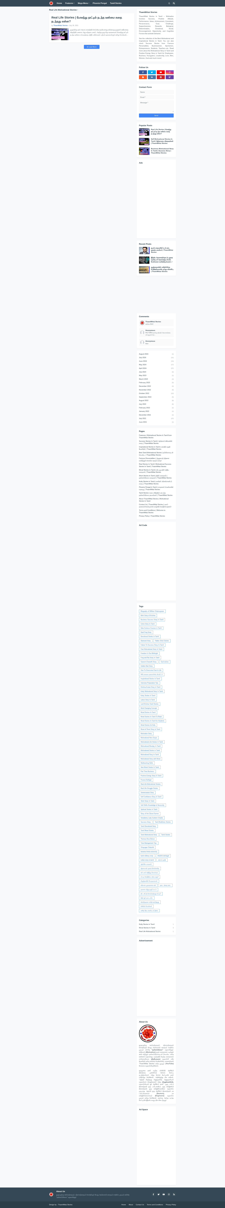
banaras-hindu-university (149, 851)
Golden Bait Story (147, 666)
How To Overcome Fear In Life (151, 670)
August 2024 (156, 354)
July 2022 (156, 404)
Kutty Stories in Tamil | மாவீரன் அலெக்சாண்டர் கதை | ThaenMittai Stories (155, 482)
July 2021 (156, 418)
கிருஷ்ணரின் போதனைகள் (149, 881)
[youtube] (161, 72)
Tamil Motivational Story (149, 835)
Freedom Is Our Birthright (149, 653)
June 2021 (156, 422)
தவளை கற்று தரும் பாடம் (148, 889)
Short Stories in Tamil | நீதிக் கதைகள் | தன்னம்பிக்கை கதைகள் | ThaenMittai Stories (155, 477)
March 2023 (156, 379)
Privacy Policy (171, 1205)
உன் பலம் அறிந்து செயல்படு (149, 872)
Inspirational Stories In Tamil (150, 679)
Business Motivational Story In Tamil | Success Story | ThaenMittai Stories (162, 151)
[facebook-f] (143, 72)
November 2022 (156, 390)
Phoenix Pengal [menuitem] (100, 3)
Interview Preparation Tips (149, 683)
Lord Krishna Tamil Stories (150, 704)
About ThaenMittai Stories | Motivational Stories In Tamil (154, 500)
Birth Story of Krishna (148, 615)
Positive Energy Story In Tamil (151, 776)
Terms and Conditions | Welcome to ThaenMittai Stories (152, 511)
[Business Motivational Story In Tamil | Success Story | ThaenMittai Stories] (144, 151)
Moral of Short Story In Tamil (150, 729)
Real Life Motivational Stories (151, 784)
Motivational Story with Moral (150, 759)
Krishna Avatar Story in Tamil (150, 687)
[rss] (174, 1194)
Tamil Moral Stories (147, 830)
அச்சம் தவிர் (162, 860)
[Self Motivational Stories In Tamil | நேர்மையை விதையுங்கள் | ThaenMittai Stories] (144, 141)
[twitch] (170, 77)
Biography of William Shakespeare (152, 611)
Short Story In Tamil (147, 801)
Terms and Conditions (155, 1205)
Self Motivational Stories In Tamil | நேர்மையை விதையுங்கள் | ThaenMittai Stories (162, 141)
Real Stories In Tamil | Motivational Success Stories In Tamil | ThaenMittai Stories (155, 465)
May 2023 (156, 375)
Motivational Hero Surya (149, 738)
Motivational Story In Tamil (150, 754)
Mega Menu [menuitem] (83, 3)
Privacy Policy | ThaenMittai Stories (152, 516)
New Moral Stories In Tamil (150, 767)
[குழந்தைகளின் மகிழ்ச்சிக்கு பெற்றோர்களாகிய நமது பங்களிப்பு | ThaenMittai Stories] (144, 269)
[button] (169, 3)
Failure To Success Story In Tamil (152, 645)
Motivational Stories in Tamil (150, 750)
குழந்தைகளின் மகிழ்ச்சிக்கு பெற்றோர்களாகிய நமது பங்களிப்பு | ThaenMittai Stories (162, 269)
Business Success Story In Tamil (152, 620)
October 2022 (156, 393)
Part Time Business (147, 771)
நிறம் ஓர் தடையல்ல (147, 898)
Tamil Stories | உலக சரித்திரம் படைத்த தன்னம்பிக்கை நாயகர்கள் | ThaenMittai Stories (155, 494)
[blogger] (143, 77)
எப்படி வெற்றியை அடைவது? (149, 877)
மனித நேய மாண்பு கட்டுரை (149, 910)
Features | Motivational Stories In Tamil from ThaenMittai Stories (155, 436)
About (131, 1205)
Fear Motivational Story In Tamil (151, 649)
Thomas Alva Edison (148, 839)
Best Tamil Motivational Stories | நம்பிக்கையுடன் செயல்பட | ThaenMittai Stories (156, 454)
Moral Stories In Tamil (148, 712)
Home (123, 1205)
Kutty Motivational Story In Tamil (152, 691)
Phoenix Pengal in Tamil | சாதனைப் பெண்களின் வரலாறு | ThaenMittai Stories (156, 488)
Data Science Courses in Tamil (151, 628)
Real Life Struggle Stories (149, 788)
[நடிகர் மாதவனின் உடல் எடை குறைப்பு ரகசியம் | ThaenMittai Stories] (144, 250)
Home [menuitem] (59, 3)
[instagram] (170, 72)
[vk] (152, 77)
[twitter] (152, 72)
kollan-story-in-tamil (147, 860)
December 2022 (156, 386)
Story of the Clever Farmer (150, 813)
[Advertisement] (156, 201)
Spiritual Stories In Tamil (149, 809)
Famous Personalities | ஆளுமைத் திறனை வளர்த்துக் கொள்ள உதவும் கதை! (154, 459)
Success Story (146, 822)
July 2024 (156, 357)
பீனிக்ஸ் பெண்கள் (146, 906)
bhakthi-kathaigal (163, 856)
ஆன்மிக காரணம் (146, 864)
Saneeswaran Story (147, 792)
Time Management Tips (149, 843)
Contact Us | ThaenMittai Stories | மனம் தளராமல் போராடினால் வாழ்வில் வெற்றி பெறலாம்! (155, 506)
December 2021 (156, 415)
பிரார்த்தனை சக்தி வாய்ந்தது (150, 902)
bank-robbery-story (147, 856)
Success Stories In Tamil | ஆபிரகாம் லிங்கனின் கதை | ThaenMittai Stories (155, 442)
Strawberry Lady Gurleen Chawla (152, 818)
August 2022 (156, 400)
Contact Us (140, 1205)
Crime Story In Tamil (148, 624)
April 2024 (156, 368)
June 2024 (156, 361)
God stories (165, 662)
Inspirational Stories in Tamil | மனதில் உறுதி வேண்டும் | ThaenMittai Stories (154, 448)
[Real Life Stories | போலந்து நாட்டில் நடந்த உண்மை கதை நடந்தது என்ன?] (59, 34)
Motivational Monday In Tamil (151, 746)
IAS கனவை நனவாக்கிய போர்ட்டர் (152, 674)
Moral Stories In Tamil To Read (151, 716)
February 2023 (156, 382)
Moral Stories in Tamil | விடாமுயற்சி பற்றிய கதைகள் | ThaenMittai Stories (154, 471)
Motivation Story (146, 733)
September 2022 (156, 397)
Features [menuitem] (69, 3)
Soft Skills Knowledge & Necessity (152, 805)
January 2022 (156, 411)
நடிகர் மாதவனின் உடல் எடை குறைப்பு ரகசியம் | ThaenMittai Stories (162, 250)
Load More (92, 47)
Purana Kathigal (146, 780)
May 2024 (156, 365)
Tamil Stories (165, 835)
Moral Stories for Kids (148, 725)
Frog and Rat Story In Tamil (150, 657)
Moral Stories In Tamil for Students (152, 721)
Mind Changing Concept (149, 708)
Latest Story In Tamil (148, 700)
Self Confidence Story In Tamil (151, 797)
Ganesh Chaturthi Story (149, 662)
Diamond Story (146, 641)
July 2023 (156, 372)
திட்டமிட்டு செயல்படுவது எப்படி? (151, 894)
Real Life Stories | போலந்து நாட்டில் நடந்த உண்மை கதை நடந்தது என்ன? (86, 19)
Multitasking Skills (147, 763)
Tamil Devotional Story (148, 826)
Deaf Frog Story (146, 632)
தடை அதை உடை (165, 885)
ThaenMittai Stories (65, 1205)
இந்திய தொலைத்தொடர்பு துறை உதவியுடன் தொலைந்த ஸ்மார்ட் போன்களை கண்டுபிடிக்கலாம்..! (162, 260)
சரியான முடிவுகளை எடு (148, 885)
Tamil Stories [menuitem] (116, 3)
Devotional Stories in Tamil (150, 636)
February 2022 (156, 408)
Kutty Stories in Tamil (148, 695)
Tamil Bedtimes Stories (163, 822)
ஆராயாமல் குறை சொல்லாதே (150, 868)
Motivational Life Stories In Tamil (152, 742)
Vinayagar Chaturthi (147, 847)
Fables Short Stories (162, 641)
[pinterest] (161, 77)
